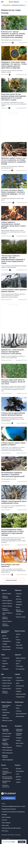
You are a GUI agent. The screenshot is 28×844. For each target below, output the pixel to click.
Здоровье (18, 654)
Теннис (18, 639)
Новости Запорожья (5, 609)
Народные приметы (19, 734)
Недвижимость (6, 641)
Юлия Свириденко (7, 759)
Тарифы (4, 644)
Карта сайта (5, 825)
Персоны (4, 726)
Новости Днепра (7, 600)
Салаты (18, 779)
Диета (18, 663)
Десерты (18, 776)
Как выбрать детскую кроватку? (10, 565)
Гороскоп (18, 677)
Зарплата (19, 593)
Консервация (20, 771)
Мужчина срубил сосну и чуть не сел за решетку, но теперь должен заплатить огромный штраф (14, 161)
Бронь (18, 708)
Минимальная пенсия (6, 781)
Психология (19, 666)
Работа (18, 596)
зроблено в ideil (5, 838)
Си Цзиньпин (6, 736)
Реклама (4, 814)
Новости (4, 590)
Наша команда (6, 822)
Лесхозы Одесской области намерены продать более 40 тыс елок (13, 382)
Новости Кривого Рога (7, 613)
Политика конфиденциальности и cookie (13, 806)
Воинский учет (20, 716)
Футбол (18, 634)
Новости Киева (6, 593)
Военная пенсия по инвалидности (7, 777)
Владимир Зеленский (5, 730)
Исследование (20, 669)
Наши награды (6, 817)
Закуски (18, 782)
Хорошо (21, 841)
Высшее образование (20, 610)
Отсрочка (18, 711)
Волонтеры (5, 718)
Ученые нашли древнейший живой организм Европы (13, 414)
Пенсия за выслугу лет (5, 786)
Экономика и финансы (5, 631)
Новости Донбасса (5, 618)
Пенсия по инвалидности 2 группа (7, 773)
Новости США (6, 680)
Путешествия (20, 686)
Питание (18, 661)
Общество (18, 590)
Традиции (19, 737)
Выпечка (18, 768)
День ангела (19, 743)
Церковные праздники (19, 730)
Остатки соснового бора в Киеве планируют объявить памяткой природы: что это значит (13, 193)
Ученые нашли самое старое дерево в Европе (13, 444)
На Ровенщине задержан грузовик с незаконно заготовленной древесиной (12, 474)
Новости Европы (7, 677)
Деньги (4, 635)
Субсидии (19, 602)
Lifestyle (17, 674)
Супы (17, 774)
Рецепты (17, 765)
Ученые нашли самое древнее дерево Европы (14, 290)
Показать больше (11, 580)
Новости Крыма (7, 621)
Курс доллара (6, 646)
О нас (3, 803)
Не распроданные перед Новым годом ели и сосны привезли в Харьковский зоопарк (12, 532)
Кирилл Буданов (7, 747)
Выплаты (18, 599)
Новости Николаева (5, 624)
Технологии (5, 658)
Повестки (19, 705)
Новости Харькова (5, 597)
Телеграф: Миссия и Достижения (11, 828)
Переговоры (6, 712)
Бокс (17, 637)
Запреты (18, 740)
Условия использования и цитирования (13, 811)
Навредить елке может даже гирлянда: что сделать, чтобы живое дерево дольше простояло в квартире (14, 65)
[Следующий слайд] (26, 5)
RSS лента (5, 831)
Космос (4, 661)
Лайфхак (18, 691)
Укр (26, 1)
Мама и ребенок (20, 658)
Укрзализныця (6, 649)
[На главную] (14, 2)
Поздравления (20, 696)
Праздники (18, 726)
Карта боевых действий (6, 706)
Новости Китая (6, 688)
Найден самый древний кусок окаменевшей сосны (13, 502)
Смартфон (5, 669)
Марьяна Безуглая (5, 756)
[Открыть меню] (2, 2)
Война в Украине (6, 702)
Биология (5, 663)
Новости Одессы (7, 603)
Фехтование (19, 648)
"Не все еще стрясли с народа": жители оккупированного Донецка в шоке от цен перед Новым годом (13, 259)
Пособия (18, 614)
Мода (17, 683)
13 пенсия (5, 768)
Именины (19, 746)
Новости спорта (20, 631)
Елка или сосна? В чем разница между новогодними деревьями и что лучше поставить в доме (13, 97)
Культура (18, 688)
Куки (13, 841)
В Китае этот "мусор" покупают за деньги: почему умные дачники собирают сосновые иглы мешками (13, 34)
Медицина (19, 604)
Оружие (4, 715)
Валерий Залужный (5, 744)
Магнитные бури (21, 694)
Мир (2, 674)
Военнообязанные (21, 713)
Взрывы (4, 709)
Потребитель (20, 680)
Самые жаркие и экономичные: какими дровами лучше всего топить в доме (13, 225)
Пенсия (3, 765)
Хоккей (18, 642)
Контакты (4, 820)
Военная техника (7, 720)
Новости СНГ (6, 686)
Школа (18, 607)
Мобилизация (19, 702)
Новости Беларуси (5, 692)
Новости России (7, 683)
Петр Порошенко (7, 750)
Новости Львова (7, 606)
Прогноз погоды (20, 617)
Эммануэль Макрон (5, 739)
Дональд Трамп (6, 733)
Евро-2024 (19, 645)
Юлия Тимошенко (7, 753)
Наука (3, 654)
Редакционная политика (9, 809)
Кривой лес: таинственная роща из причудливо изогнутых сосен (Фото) (12, 351)
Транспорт (5, 638)
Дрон (3, 666)
